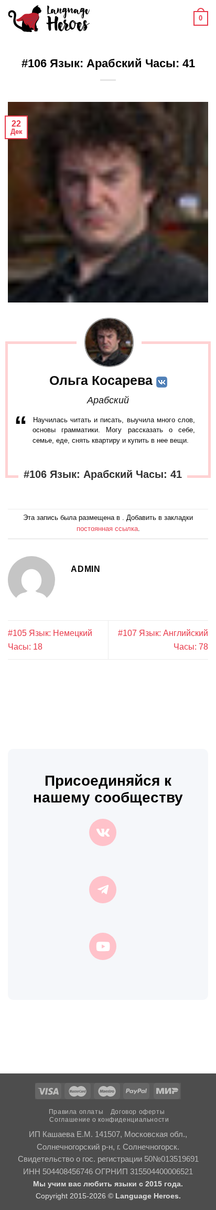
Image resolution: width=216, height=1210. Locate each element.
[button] (104, 18)
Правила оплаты (76, 1111)
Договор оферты (138, 1111)
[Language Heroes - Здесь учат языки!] (49, 18)
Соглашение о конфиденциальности (109, 1119)
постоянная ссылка (107, 529)
